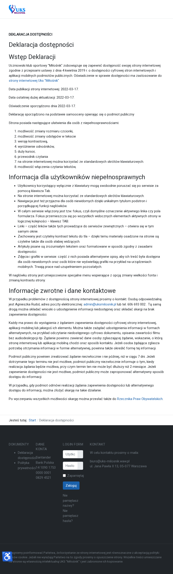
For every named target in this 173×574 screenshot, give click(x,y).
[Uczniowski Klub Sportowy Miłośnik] (17, 9)
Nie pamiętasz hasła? (70, 516)
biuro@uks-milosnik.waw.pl (110, 461)
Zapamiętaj (75, 476)
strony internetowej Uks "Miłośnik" (34, 81)
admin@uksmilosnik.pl (100, 304)
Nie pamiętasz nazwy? (70, 500)
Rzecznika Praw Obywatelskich (140, 399)
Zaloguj (71, 486)
